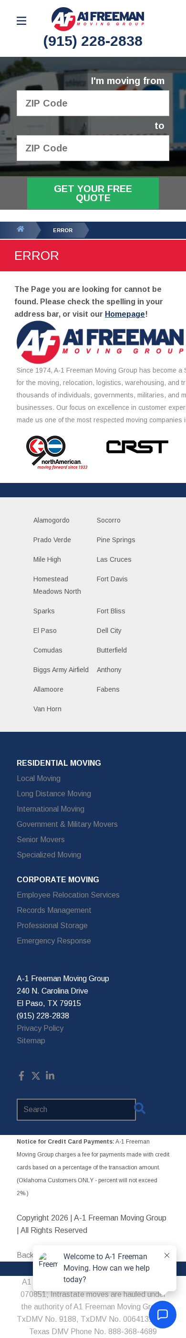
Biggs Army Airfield (61, 670)
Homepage (125, 314)
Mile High (47, 559)
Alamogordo (51, 520)
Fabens (108, 689)
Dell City (109, 630)
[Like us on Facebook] (21, 1078)
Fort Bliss (111, 611)
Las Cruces (114, 559)
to (160, 126)
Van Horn (47, 709)
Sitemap (31, 1041)
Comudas (47, 650)
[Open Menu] (21, 20)
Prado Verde (52, 540)
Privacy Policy (40, 1028)
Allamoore (48, 689)
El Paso (45, 630)
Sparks (44, 611)
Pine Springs (116, 540)
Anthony (109, 670)
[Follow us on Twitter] (36, 1078)
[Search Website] (139, 1110)
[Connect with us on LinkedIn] (50, 1078)
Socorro (109, 520)
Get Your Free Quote (93, 193)
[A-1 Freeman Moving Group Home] (98, 19)
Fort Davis (112, 579)
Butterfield (112, 650)
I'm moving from (128, 81)
